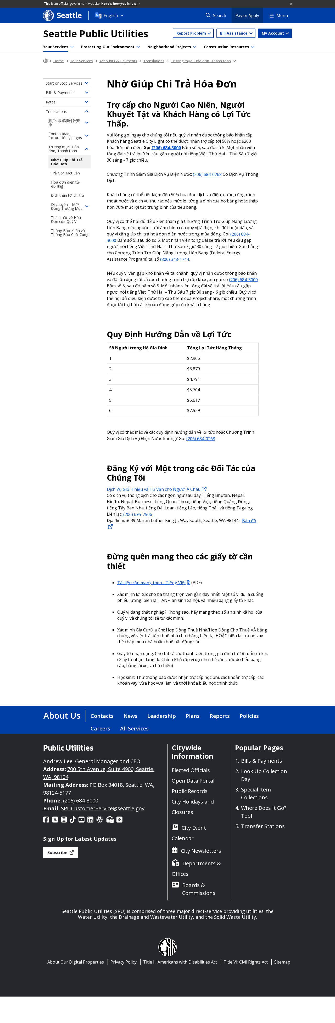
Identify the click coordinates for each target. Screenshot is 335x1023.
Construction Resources (226, 46)
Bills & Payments (60, 92)
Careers (100, 728)
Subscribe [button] (58, 852)
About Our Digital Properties (75, 962)
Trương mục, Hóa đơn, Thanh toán (201, 60)
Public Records (190, 791)
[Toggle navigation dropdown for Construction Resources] (252, 47)
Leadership (161, 715)
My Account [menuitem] (273, 33)
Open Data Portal (193, 780)
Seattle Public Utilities (95, 33)
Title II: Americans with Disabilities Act (180, 962)
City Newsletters (201, 850)
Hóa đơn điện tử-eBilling (65, 184)
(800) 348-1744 (174, 259)
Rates (50, 102)
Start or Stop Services (64, 83)
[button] (291, 4)
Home (58, 60)
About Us (62, 715)
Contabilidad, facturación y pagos (65, 135)
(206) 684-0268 (207, 174)
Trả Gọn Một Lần (65, 172)
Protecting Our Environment (108, 46)
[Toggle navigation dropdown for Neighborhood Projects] (194, 47)
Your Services (55, 46)
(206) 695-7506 (137, 514)
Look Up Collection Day (264, 775)
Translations (153, 60)
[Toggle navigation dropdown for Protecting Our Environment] (138, 47)
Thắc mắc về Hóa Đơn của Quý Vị (66, 219)
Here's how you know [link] (119, 3)
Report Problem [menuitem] (191, 33)
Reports (220, 715)
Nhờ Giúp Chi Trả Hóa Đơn (66, 161)
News (130, 715)
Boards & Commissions (198, 889)
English (111, 15)
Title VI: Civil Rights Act (246, 962)
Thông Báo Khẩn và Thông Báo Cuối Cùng (69, 232)
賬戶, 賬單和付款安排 (64, 122)
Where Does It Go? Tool (263, 811)
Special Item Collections (256, 793)
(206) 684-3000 (166, 147)
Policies (249, 715)
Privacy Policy (123, 962)
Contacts (102, 715)
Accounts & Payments (118, 60)
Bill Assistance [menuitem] (234, 33)
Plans (193, 715)
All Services (134, 728)
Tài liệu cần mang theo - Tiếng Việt (151, 582)
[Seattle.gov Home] (45, 61)
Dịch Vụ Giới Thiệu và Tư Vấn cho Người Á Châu (153, 489)
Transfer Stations (263, 826)
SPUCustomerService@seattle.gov (102, 808)
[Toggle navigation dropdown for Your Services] (72, 47)
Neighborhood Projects (169, 46)
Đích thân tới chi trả (67, 195)
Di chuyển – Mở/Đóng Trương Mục (66, 206)
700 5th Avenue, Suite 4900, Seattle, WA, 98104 (98, 773)
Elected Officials (191, 770)
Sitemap (282, 962)
